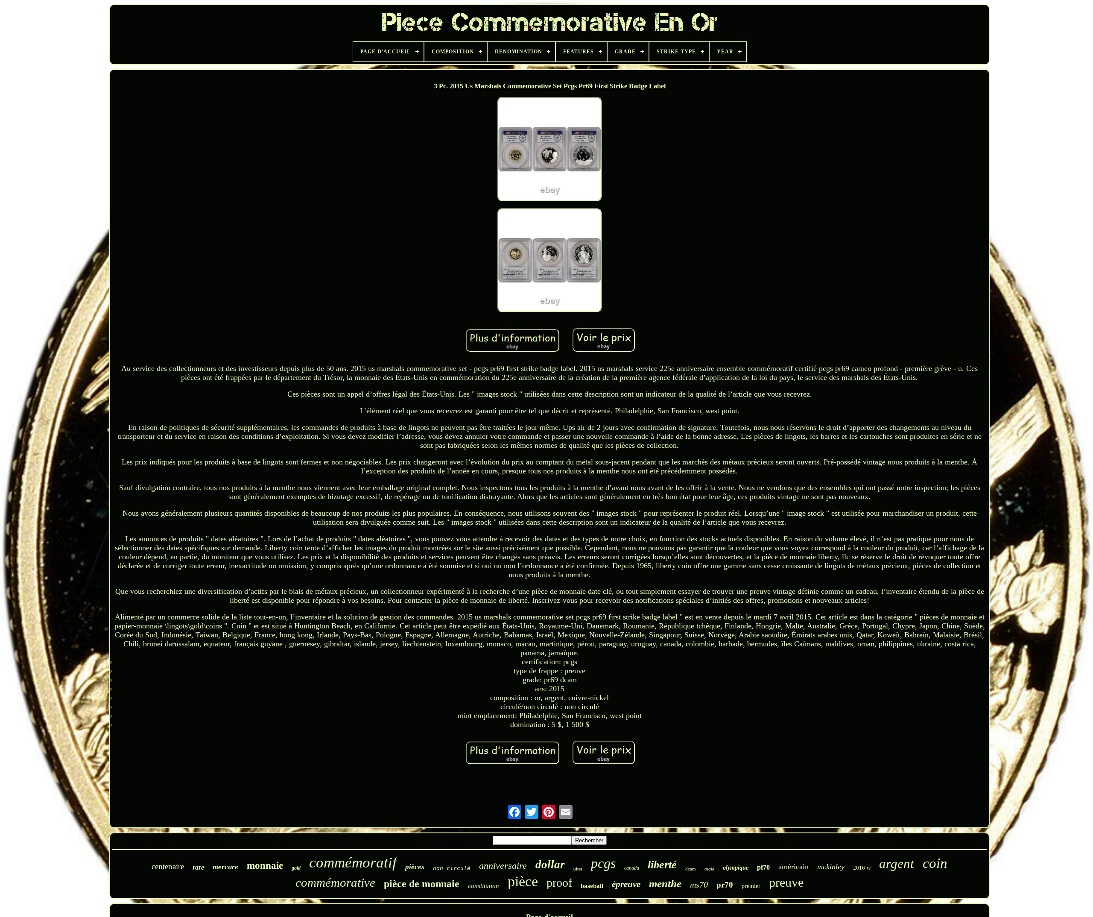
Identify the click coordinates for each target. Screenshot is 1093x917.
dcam (690, 868)
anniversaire (503, 865)
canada (631, 868)
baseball (592, 885)
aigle (709, 868)
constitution (483, 885)
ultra (577, 869)
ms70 (699, 884)
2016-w (862, 867)
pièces (414, 867)
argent (896, 863)
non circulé (452, 868)
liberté (662, 865)
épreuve (626, 884)
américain (793, 866)
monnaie (265, 865)
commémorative (335, 882)
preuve (786, 882)
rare (198, 867)
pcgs (603, 863)
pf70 (763, 867)
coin (935, 863)
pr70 (724, 884)
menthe (665, 883)
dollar (550, 864)
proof (559, 882)
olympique (735, 867)
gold (296, 868)
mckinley (831, 866)
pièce (523, 881)
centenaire (168, 866)
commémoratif (353, 862)
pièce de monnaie (421, 883)
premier (751, 886)
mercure (225, 867)
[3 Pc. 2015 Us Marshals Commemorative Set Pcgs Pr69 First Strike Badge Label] (549, 149)
